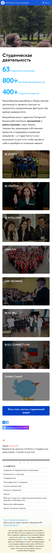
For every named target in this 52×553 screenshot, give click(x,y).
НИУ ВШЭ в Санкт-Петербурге (17, 3)
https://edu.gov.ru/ (11, 525)
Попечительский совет (13, 486)
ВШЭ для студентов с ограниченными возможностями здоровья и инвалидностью (25, 499)
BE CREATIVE (12, 186)
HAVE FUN (10, 249)
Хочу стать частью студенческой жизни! (26, 411)
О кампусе (9, 466)
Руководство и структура (14, 474)
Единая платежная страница (15, 508)
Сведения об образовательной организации (21, 470)
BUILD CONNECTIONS (17, 344)
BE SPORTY (11, 154)
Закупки (7, 494)
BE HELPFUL (11, 313)
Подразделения (10, 478)
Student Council (13, 376)
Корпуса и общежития (12, 490)
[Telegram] (7, 422)
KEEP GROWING (13, 281)
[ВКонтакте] (3, 422)
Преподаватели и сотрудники (15, 482)
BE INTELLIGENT (13, 217)
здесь (25, 537)
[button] (20, 463)
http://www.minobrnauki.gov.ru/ (16, 520)
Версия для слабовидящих (14, 504)
